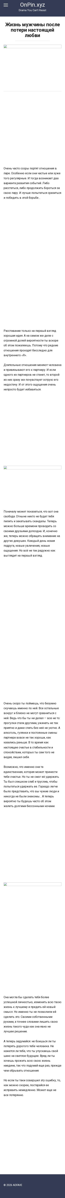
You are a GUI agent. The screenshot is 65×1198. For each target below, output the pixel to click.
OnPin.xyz (32, 4)
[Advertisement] (32, 129)
